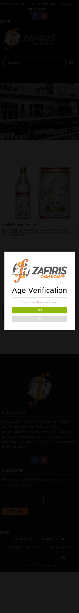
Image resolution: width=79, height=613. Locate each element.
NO (40, 319)
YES (39, 310)
